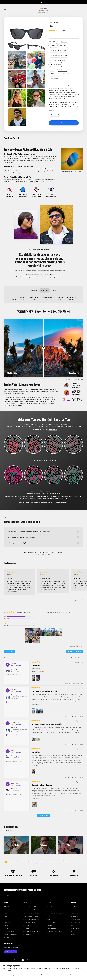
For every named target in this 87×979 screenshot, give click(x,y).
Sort (67, 658)
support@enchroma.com (11, 947)
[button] (64, 30)
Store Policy (74, 916)
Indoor (6, 913)
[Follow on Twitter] (9, 960)
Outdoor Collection (54, 22)
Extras (54, 290)
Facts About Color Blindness (31, 913)
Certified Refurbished (10, 934)
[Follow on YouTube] (22, 960)
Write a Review (76, 651)
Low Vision (7, 928)
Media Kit (49, 919)
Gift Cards (7, 925)
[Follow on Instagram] (14, 960)
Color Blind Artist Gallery (30, 931)
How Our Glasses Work (30, 907)
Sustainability (27, 934)
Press (48, 910)
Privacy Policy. (7, 970)
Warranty (73, 925)
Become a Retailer (52, 928)
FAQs (72, 931)
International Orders (77, 922)
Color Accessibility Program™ (55, 913)
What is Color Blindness (30, 910)
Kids (5, 916)
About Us (49, 907)
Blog (48, 916)
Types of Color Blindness (30, 916)
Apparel (6, 937)
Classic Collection (9, 931)
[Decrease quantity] (51, 114)
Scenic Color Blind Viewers (31, 919)
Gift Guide (7, 907)
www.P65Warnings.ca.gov (34, 863)
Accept (43, 975)
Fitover (6, 919)
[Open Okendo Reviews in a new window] (76, 646)
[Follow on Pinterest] (18, 960)
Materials (34, 290)
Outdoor (6, 910)
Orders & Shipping (76, 919)
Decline (70, 975)
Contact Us (74, 934)
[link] (63, 45)
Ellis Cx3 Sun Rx (15, 671)
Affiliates (49, 925)
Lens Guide (74, 907)
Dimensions (44, 290)
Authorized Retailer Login (54, 931)
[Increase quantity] (58, 114)
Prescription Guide (76, 910)
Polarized (7, 922)
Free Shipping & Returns (43, 2)
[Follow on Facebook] (5, 960)
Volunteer (26, 928)
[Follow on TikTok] (27, 960)
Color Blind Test (28, 925)
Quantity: (51, 110)
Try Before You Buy (29, 922)
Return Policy (75, 913)
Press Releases (51, 922)
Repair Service (75, 928)
